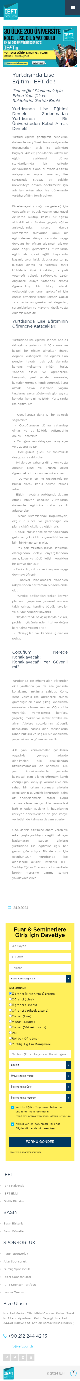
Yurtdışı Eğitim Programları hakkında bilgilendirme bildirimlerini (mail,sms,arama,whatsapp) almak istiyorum (43, 1112)
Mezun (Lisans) (23, 1021)
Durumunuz (17, 987)
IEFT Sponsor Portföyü (20, 1284)
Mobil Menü (72, 7)
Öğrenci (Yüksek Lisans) (30, 1010)
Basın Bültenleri (14, 1223)
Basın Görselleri (14, 1231)
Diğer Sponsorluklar (17, 1277)
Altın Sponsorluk (15, 1261)
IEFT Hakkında (14, 1185)
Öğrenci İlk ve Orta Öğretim (33, 994)
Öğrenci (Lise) (23, 999)
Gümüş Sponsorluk (17, 1269)
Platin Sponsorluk (16, 1253)
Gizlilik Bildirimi (14, 1201)
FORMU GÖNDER (40, 1142)
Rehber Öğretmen (26, 1038)
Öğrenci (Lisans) (24, 1005)
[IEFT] (16, 15)
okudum (49, 1128)
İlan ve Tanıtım (14, 1292)
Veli (14, 1033)
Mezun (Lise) (22, 1016)
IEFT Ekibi (11, 1193)
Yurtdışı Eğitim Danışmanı (31, 1044)
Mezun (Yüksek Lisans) (29, 1027)
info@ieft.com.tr (21, 1346)
